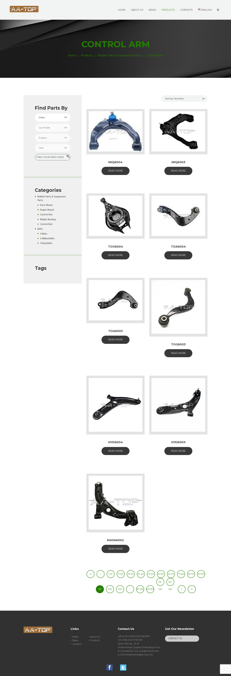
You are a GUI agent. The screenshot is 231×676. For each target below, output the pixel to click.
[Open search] (218, 10)
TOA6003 (115, 331)
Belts (40, 229)
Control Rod (46, 224)
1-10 (111, 574)
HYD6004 (115, 442)
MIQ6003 (178, 162)
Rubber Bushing (48, 219)
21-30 (131, 574)
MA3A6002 (115, 540)
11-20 (120, 574)
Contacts (77, 644)
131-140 (160, 583)
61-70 (171, 574)
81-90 (191, 574)
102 (110, 589)
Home (72, 55)
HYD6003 (178, 442)
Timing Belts (46, 243)
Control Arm (46, 215)
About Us (95, 637)
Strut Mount (46, 205)
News (75, 640)
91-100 (201, 574)
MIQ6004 (115, 162)
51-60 (161, 574)
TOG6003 (178, 344)
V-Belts (43, 234)
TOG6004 (115, 246)
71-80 (181, 574)
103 (120, 589)
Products (87, 55)
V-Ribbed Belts (47, 239)
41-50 (151, 574)
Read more (115, 170)
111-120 (140, 589)
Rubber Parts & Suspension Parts (120, 55)
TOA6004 (178, 246)
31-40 (141, 574)
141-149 (170, 583)
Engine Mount (47, 210)
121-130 (150, 589)
